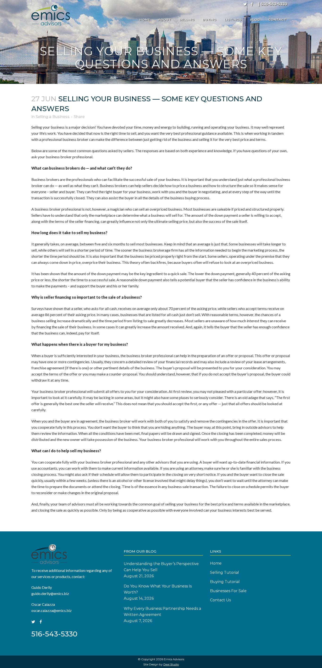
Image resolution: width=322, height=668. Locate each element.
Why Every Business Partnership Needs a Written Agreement (162, 611)
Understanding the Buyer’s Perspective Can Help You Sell (161, 567)
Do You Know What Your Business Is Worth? (158, 589)
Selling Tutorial (224, 572)
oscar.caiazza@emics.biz (51, 610)
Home (216, 563)
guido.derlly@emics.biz (50, 593)
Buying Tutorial (225, 581)
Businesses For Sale (228, 591)
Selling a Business (53, 116)
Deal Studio (171, 664)
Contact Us (220, 600)
